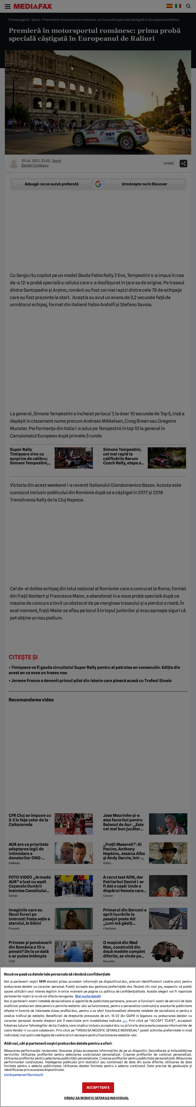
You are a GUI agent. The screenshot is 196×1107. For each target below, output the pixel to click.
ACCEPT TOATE (98, 1087)
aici (124, 1020)
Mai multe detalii (88, 996)
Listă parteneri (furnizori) (23, 1075)
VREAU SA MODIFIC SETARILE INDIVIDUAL (96, 1098)
